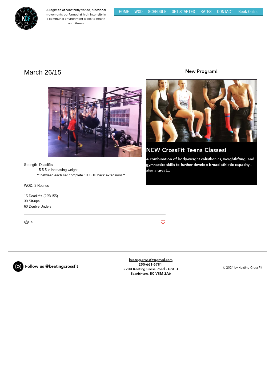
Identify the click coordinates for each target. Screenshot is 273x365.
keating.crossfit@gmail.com (150, 260)
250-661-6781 (151, 264)
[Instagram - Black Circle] (18, 266)
